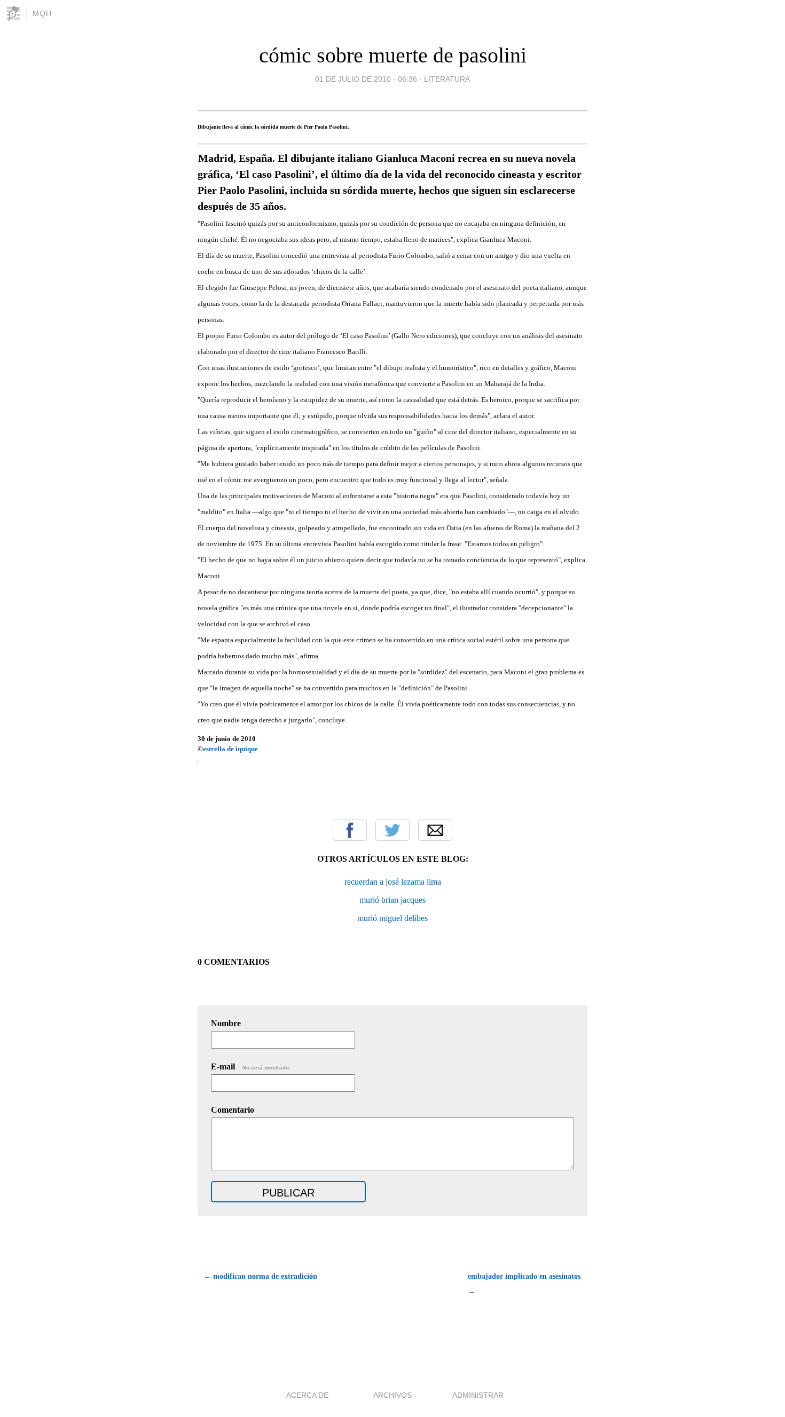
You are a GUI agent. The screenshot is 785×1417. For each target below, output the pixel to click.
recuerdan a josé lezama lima (392, 881)
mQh (42, 13)
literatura (447, 79)
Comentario (232, 1109)
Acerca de (307, 1395)
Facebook (350, 830)
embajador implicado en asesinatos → (524, 1283)
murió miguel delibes (392, 918)
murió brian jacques (392, 899)
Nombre (226, 1023)
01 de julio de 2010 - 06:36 (366, 79)
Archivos (392, 1395)
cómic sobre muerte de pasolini (393, 55)
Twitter (392, 830)
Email (435, 830)
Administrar (478, 1395)
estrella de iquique (231, 749)
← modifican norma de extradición (260, 1276)
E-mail (251, 1066)
